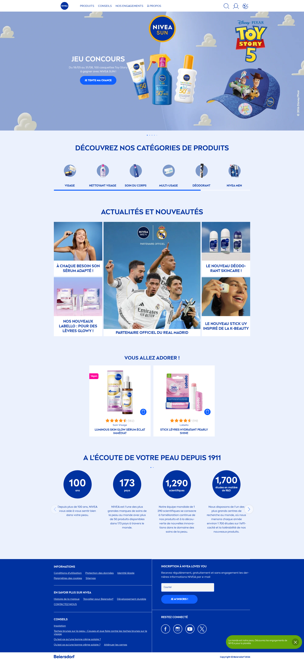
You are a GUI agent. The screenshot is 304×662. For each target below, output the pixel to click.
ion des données (99, 572)
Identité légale (125, 572)
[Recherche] (226, 6)
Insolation (60, 625)
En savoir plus (98, 83)
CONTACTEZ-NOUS (65, 604)
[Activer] (245, 6)
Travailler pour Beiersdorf (98, 598)
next (249, 509)
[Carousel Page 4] (154, 135)
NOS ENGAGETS (129, 6)
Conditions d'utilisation (68, 572)
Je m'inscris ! (179, 599)
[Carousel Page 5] (156, 135)
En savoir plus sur (72, 592)
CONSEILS (61, 619)
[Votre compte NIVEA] (236, 6)
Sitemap (91, 578)
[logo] (64, 7)
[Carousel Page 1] (147, 135)
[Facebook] (165, 628)
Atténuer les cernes (115, 644)
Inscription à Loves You (184, 566)
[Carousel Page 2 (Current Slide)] (149, 135)
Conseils (105, 6)
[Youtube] (189, 628)
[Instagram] (177, 628)
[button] (143, 412)
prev (55, 509)
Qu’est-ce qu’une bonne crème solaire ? (77, 639)
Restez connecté (174, 617)
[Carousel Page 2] (153, 467)
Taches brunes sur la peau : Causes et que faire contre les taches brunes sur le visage (100, 632)
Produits (87, 6)
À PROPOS (154, 6)
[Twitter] (202, 628)
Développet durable (131, 598)
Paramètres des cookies (68, 578)
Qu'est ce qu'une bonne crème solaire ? (77, 644)
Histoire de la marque (66, 598)
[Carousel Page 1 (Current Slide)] (150, 467)
